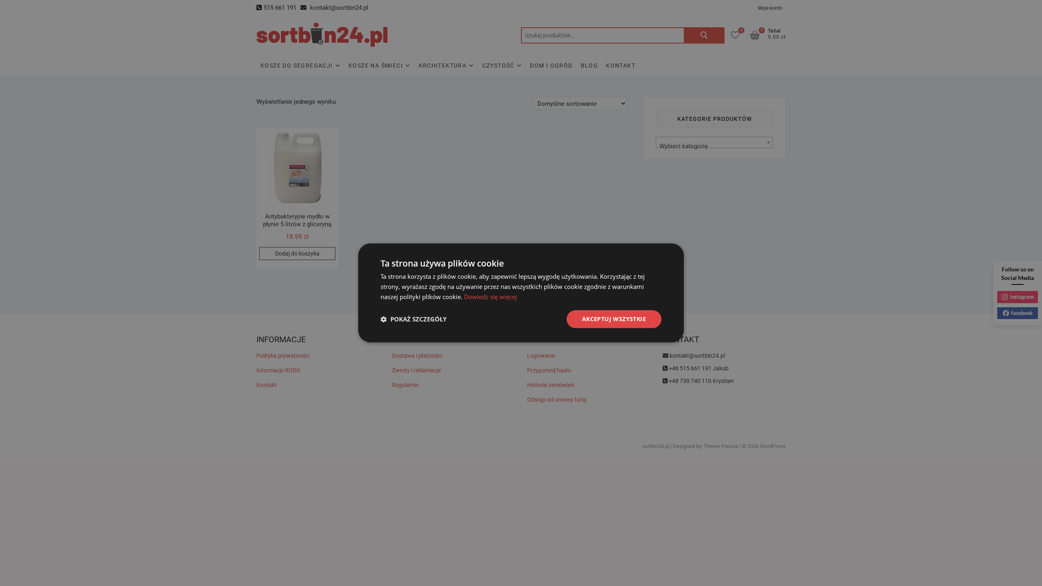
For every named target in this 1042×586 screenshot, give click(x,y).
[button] (414, 319)
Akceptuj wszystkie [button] (614, 319)
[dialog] (521, 292)
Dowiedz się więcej (490, 297)
